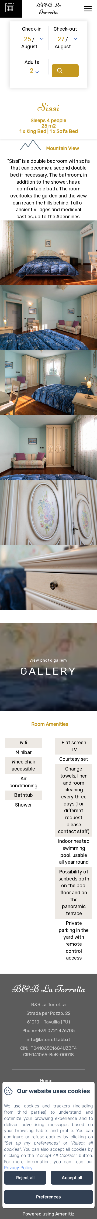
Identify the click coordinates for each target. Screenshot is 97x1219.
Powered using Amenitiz (48, 1214)
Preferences (48, 1197)
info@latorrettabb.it (48, 1039)
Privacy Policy (18, 1167)
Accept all (72, 1177)
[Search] (65, 70)
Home (46, 1080)
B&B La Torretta (48, 989)
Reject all (25, 1177)
